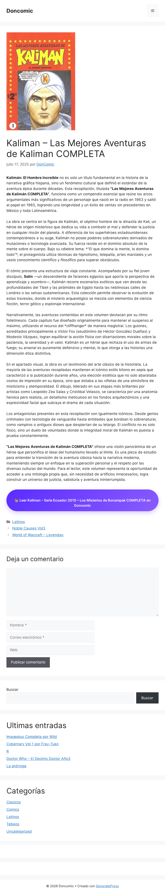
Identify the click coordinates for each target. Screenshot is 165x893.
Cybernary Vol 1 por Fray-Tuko (32, 744)
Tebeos (12, 824)
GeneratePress (107, 886)
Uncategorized (19, 831)
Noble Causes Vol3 (28, 528)
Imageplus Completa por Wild (31, 737)
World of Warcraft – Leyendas (37, 535)
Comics (12, 809)
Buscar (12, 689)
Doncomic (19, 11)
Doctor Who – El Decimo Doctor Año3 (38, 758)
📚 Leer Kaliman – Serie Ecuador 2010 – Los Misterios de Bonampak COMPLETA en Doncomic (82, 503)
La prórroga (16, 766)
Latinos (18, 522)
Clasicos (13, 802)
